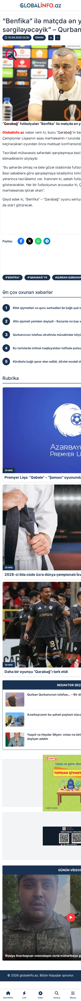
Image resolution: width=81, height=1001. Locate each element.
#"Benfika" (12, 277)
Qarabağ (11, 124)
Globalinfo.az (13, 132)
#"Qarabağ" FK (37, 277)
